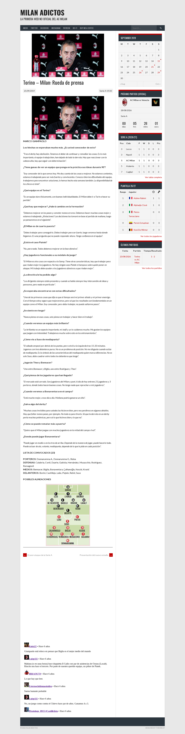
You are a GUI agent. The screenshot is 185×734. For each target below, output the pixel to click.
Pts (158, 143)
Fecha (125, 251)
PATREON (66, 27)
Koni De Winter (141, 230)
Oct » (158, 84)
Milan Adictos (42, 12)
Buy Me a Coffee (87, 27)
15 (159, 61)
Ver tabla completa (153, 177)
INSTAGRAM (55, 27)
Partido (137, 251)
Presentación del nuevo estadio (96, 555)
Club (128, 143)
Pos (122, 143)
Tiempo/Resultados (153, 251)
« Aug (122, 84)
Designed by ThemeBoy (155, 728)
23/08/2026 (125, 256)
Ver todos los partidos (152, 268)
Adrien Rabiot (140, 198)
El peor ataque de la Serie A (38, 555)
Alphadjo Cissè (140, 205)
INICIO (25, 27)
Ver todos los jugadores (151, 236)
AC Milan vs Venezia (139, 100)
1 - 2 (153, 256)
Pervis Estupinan (141, 223)
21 (152, 67)
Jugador (132, 192)
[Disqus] (68, 599)
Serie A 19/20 (106, 91)
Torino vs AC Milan (137, 259)
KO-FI (75, 27)
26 (140, 72)
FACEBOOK (44, 27)
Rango (123, 192)
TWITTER (34, 27)
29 (159, 72)
